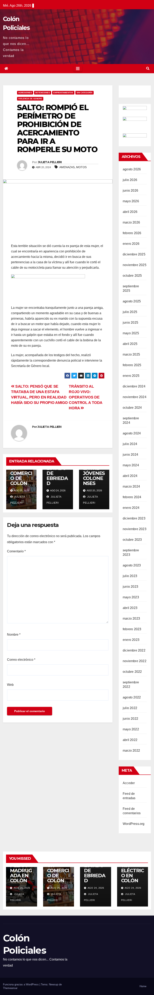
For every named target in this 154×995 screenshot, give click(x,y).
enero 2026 (131, 243)
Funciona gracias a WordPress (21, 984)
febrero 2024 (132, 497)
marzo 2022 (131, 750)
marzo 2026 (131, 222)
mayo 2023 (131, 597)
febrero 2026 (132, 233)
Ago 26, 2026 (22, 888)
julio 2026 (130, 180)
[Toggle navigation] (77, 69)
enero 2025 (131, 375)
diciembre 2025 (134, 254)
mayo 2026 (131, 201)
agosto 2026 (132, 169)
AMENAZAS (67, 167)
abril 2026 (130, 211)
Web (10, 684)
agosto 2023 (132, 565)
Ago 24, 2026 (96, 888)
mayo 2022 (131, 729)
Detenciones (42, 92)
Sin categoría (84, 92)
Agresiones (25, 92)
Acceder (129, 783)
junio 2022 (130, 718)
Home (143, 986)
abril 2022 (130, 740)
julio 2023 (130, 576)
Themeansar (10, 988)
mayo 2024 (131, 465)
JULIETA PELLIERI (50, 162)
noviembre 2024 (134, 397)
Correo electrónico (21, 659)
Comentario (16, 551)
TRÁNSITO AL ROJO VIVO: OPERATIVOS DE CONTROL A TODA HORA (85, 397)
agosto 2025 (132, 301)
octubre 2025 (132, 275)
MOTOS (81, 167)
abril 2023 (130, 608)
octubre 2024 (132, 407)
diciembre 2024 (134, 386)
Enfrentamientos (63, 92)
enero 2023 (131, 639)
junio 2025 (130, 322)
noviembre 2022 (134, 661)
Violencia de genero (30, 99)
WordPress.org (134, 823)
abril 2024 (130, 476)
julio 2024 (130, 444)
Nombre (13, 634)
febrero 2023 (132, 629)
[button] (147, 68)
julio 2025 (130, 312)
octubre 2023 (132, 539)
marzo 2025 (131, 354)
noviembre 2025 (134, 265)
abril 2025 (130, 344)
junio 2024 (130, 454)
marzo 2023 (131, 618)
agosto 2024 (132, 433)
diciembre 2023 (134, 518)
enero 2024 (131, 507)
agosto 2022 (132, 697)
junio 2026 (130, 190)
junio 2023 (130, 586)
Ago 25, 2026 (59, 888)
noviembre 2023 (134, 529)
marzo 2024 (131, 486)
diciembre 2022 (134, 650)
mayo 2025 (131, 333)
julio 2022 (130, 708)
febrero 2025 (132, 365)
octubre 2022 (132, 671)
